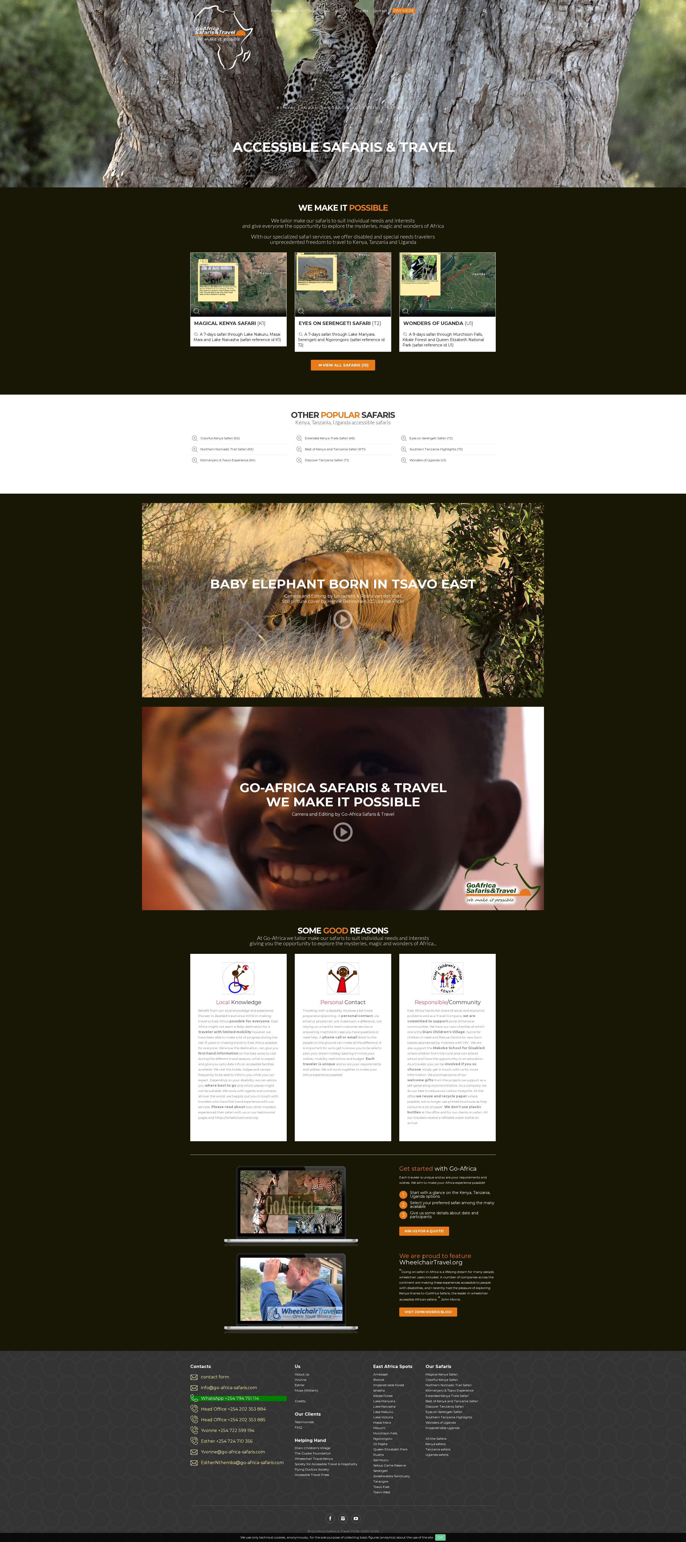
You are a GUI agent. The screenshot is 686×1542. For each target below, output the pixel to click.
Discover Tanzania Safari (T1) (327, 460)
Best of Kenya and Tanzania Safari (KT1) (335, 449)
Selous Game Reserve (389, 1465)
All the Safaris (436, 1439)
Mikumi (379, 1428)
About (340, 11)
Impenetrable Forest (388, 1385)
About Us (302, 1374)
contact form (215, 1377)
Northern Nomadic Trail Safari (449, 1385)
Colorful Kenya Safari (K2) (220, 438)
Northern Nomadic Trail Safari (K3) (226, 449)
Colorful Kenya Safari (442, 1380)
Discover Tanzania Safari (445, 1406)
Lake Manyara (384, 1401)
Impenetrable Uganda (443, 1428)
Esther (300, 1385)
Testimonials (319, 11)
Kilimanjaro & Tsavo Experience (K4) (227, 460)
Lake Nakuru (383, 1412)
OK (440, 1537)
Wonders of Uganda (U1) (427, 460)
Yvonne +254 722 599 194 (227, 1430)
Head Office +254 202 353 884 (233, 1409)
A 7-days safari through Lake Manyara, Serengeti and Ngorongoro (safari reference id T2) (341, 339)
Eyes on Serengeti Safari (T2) (431, 438)
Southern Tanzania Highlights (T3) (436, 449)
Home (276, 11)
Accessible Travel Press (312, 1475)
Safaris (293, 11)
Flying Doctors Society (312, 1469)
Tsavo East (381, 1487)
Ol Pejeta (380, 1444)
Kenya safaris (436, 1444)
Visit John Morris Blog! (428, 1312)
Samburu (380, 1460)
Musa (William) (306, 1390)
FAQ (298, 1427)
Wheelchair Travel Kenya (314, 1459)
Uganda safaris (437, 1455)
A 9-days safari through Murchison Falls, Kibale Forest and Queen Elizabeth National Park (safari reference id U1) (443, 339)
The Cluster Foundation (313, 1453)
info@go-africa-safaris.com (229, 1387)
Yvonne (300, 1380)
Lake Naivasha (384, 1406)
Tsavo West (381, 1492)
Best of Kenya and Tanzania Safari (452, 1401)
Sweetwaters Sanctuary (391, 1476)
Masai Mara (382, 1422)
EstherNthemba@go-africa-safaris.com (242, 1462)
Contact (380, 11)
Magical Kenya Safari (442, 1374)
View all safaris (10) (345, 365)
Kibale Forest (383, 1396)
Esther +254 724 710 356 (226, 1441)
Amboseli (380, 1374)
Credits (361, 11)
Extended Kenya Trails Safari (447, 1396)
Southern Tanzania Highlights (449, 1417)
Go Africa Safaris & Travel (222, 37)
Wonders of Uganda (441, 1422)
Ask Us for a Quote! (424, 1231)
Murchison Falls (385, 1433)
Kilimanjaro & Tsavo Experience (450, 1390)
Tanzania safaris (438, 1449)
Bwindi (378, 1380)
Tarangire (380, 1481)
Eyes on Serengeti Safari (444, 1412)
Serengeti (380, 1471)
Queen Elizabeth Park (390, 1449)
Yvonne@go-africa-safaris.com (233, 1451)
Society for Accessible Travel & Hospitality (326, 1464)
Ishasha (379, 1390)
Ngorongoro (382, 1439)
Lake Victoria (383, 1417)
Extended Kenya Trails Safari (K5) (330, 438)
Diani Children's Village (312, 1448)
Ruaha (378, 1455)
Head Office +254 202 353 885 (233, 1419)
